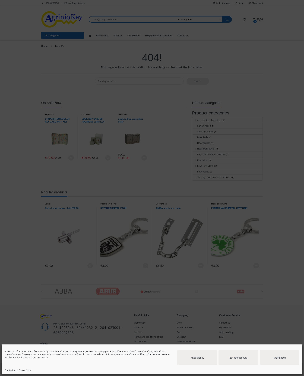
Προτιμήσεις (279, 357)
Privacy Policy (25, 370)
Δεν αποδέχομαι (238, 357)
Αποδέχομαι (197, 357)
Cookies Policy (11, 370)
